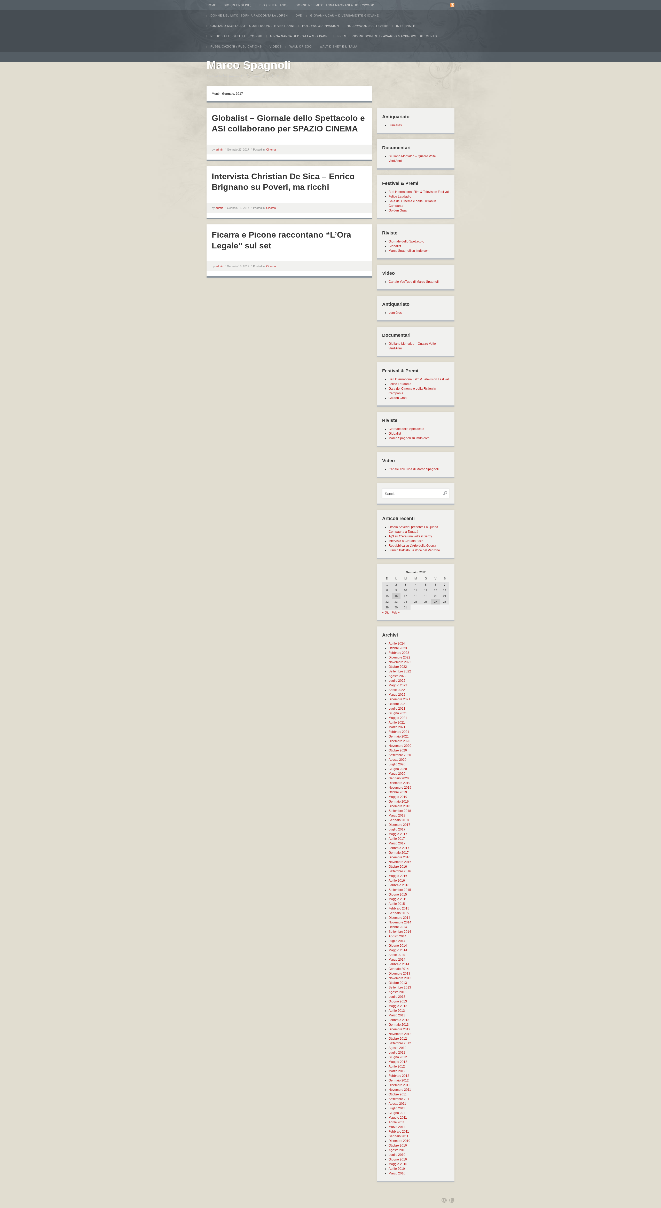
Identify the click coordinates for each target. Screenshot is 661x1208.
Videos (276, 46)
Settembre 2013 (400, 987)
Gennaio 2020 (399, 778)
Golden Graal (398, 210)
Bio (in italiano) (273, 5)
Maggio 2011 (398, 1117)
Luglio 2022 (397, 681)
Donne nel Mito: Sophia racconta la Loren (249, 15)
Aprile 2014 (397, 955)
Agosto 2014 (397, 936)
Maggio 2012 (398, 1062)
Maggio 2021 (398, 718)
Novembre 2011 (400, 1090)
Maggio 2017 (398, 834)
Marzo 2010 (397, 1173)
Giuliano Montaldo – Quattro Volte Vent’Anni (252, 25)
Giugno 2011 (398, 1113)
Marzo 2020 (397, 773)
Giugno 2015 (398, 894)
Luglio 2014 (397, 941)
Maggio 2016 (398, 876)
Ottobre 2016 (398, 866)
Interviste (405, 25)
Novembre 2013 (400, 978)
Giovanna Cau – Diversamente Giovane (344, 15)
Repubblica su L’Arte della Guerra (412, 545)
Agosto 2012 (397, 1048)
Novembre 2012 (400, 1034)
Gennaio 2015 (399, 913)
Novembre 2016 (400, 862)
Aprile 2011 (397, 1122)
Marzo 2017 (397, 843)
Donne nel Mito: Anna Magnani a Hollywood (335, 5)
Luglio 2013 (397, 997)
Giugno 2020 (398, 769)
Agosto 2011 (397, 1103)
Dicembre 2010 (399, 1141)
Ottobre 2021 (398, 704)
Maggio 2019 (398, 797)
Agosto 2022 (397, 676)
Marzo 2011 (397, 1127)
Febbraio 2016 (399, 885)
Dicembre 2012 (399, 1029)
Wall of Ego (300, 46)
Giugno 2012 (398, 1057)
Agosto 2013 (397, 992)
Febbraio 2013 (399, 1020)
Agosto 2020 (397, 760)
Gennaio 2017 (399, 852)
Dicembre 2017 (399, 825)
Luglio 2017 (397, 829)
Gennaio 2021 (399, 736)
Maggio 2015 (398, 899)
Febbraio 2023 (399, 653)
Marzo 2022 (397, 694)
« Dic (385, 612)
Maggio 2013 (398, 1006)
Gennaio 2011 (398, 1136)
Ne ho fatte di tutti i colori (236, 36)
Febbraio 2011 (399, 1131)
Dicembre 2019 (399, 783)
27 (435, 601)
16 (396, 596)
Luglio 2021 (397, 708)
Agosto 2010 (397, 1150)
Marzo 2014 (397, 959)
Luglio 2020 (397, 764)
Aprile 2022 (397, 690)
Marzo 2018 (397, 815)
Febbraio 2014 (399, 964)
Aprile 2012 (397, 1066)
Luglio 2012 (397, 1052)
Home (211, 5)
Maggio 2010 (398, 1164)
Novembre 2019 (400, 787)
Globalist (395, 246)
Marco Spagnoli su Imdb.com (409, 251)
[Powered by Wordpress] (444, 1200)
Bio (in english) (238, 5)
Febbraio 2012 (399, 1076)
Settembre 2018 (400, 811)
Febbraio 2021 (399, 732)
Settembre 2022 (400, 671)
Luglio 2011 (397, 1108)
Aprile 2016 (397, 880)
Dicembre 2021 (399, 699)
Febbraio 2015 (399, 908)
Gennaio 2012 (399, 1080)
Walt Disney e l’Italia (338, 46)
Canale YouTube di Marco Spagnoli (414, 282)
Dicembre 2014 (399, 918)
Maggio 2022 (398, 685)
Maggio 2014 (398, 950)
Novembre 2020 (400, 746)
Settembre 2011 (400, 1099)
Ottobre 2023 (398, 648)
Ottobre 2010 (398, 1145)
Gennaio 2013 (399, 1024)
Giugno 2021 (398, 713)
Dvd (299, 15)
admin (219, 149)
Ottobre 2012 (398, 1038)
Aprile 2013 (397, 1011)
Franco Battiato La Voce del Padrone (414, 550)
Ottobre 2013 (398, 983)
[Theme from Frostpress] (451, 1200)
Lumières (395, 125)
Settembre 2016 (400, 871)
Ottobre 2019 (398, 792)
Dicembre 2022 (399, 657)
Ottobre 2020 (398, 750)
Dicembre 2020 (399, 741)
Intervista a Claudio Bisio (406, 541)
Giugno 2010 (398, 1159)
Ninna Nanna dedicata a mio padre (300, 36)
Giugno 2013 (398, 1001)
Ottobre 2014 (398, 927)
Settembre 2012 (400, 1043)
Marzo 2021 (397, 727)
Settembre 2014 (400, 932)
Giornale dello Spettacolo (406, 241)
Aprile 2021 (397, 722)
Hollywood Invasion (320, 25)
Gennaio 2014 (399, 969)
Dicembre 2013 (399, 973)
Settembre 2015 (400, 890)
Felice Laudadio (400, 196)
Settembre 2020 (400, 755)
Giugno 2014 (398, 945)
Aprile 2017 (397, 839)
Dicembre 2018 (399, 806)
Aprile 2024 (397, 643)
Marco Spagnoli (249, 65)
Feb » (396, 612)
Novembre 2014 (400, 922)
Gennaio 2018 (399, 820)
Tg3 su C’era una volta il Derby (410, 536)
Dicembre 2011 (399, 1085)
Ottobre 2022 (398, 667)
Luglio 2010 (397, 1155)
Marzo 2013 (397, 1015)
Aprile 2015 (397, 904)
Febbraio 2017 (399, 848)
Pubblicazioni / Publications (236, 46)
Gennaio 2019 (399, 801)
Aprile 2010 (397, 1169)
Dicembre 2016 (399, 857)
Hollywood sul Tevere (367, 25)
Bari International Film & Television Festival (419, 192)
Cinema (271, 149)
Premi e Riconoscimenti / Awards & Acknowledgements (387, 36)
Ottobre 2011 (398, 1094)
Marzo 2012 (397, 1071)
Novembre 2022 (400, 662)
